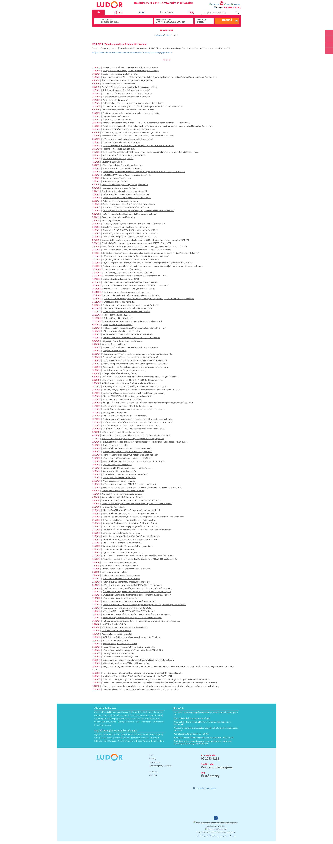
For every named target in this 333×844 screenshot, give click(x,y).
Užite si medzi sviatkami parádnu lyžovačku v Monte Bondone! (130, 282)
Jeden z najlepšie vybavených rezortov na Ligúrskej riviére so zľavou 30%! (135, 363)
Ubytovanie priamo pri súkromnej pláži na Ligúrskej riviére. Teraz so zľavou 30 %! (138, 145)
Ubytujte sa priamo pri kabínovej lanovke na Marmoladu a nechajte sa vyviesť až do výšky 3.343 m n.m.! (147, 262)
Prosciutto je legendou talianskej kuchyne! (121, 142)
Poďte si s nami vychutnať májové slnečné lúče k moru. (127, 197)
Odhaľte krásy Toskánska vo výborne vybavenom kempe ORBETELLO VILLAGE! (136, 243)
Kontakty (152, 759)
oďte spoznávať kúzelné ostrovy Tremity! (120, 373)
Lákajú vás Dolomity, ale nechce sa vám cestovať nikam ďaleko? (130, 539)
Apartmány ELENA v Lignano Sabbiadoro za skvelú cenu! (127, 467)
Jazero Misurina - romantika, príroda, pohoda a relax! (126, 581)
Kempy (125, 737)
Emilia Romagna (154, 712)
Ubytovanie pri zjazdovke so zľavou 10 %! (121, 279)
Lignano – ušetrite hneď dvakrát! (117, 464)
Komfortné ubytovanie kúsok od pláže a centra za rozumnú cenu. (131, 425)
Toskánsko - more (132, 721)
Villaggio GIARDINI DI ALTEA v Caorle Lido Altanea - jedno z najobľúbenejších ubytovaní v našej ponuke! (148, 402)
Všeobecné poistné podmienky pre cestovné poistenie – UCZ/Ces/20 (204, 737)
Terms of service (230, 836)
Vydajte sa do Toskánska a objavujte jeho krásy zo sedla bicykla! (130, 67)
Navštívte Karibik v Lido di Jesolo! (116, 630)
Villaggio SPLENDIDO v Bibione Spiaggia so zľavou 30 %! (127, 396)
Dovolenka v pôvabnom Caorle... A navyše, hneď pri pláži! (127, 93)
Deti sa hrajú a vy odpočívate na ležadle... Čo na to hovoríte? (128, 109)
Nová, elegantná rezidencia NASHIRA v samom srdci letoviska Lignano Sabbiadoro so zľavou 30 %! (145, 441)
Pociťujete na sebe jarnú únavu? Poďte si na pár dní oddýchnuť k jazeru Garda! (136, 614)
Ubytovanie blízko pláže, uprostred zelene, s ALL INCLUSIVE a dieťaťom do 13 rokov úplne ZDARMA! (145, 240)
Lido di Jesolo (127, 734)
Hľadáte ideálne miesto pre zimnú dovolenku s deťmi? (126, 311)
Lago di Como (129, 715)
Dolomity (136, 712)
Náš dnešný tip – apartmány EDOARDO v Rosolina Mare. (127, 406)
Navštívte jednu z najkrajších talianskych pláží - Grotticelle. (129, 647)
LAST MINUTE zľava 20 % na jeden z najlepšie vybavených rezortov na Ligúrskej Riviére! (140, 376)
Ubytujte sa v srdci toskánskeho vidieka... (120, 74)
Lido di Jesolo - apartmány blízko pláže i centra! (124, 370)
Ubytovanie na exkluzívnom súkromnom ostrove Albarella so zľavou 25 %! (135, 360)
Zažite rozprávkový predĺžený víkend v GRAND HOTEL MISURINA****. (132, 500)
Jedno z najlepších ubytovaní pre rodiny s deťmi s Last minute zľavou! (133, 103)
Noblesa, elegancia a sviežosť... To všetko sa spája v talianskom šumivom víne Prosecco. (141, 620)
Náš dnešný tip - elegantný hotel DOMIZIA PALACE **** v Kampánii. (132, 585)
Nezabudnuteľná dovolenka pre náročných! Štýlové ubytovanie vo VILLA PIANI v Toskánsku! (143, 106)
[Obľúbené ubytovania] (214, 4)
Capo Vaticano (144, 741)
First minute (198, 788)
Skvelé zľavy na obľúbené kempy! (117, 178)
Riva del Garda (141, 734)
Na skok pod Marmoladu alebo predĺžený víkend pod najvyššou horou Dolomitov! (138, 555)
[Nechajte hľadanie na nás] (235, 4)
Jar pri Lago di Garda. (111, 220)
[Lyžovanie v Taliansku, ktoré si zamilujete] (329, 45)
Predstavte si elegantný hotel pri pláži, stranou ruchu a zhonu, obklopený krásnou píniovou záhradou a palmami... (153, 266)
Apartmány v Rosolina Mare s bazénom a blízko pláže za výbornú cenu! (134, 393)
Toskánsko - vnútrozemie (153, 721)
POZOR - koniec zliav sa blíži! (115, 640)
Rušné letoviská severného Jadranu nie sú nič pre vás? (126, 90)
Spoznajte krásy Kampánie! (115, 412)
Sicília (120, 721)
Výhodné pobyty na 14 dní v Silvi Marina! (120, 643)
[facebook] (216, 819)
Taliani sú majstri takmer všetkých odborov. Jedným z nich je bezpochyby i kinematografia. (143, 673)
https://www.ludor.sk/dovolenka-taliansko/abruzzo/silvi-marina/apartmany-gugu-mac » (132, 52)
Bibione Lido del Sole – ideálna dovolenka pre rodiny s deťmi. (129, 520)
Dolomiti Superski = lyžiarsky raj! (118, 318)
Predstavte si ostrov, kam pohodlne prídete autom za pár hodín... (131, 113)
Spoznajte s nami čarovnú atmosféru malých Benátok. (127, 607)
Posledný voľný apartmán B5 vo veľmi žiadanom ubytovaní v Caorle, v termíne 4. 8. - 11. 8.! (142, 389)
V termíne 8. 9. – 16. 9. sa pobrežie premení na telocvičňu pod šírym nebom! (135, 367)
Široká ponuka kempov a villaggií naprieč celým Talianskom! (129, 601)
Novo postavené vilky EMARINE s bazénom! (122, 168)
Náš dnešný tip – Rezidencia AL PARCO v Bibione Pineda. (127, 448)
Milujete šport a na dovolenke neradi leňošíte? (122, 341)
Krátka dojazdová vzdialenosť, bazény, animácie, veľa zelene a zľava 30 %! (135, 386)
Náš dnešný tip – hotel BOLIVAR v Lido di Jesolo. (123, 432)
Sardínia (97, 721)
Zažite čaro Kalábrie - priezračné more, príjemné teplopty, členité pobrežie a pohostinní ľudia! (144, 604)
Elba (144, 712)
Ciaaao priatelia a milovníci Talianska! (118, 217)
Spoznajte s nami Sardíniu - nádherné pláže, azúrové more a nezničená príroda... (138, 354)
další (168, 35)
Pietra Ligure (156, 734)
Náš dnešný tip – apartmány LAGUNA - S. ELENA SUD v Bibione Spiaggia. (134, 461)
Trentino (99, 725)
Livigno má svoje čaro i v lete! (114, 572)
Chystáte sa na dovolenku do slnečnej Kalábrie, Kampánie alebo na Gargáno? (137, 594)
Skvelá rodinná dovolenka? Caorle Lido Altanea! (122, 497)
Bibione (107, 734)
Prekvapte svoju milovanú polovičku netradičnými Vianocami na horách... (136, 275)
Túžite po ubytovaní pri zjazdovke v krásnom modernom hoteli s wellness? (136, 256)
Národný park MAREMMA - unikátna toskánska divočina (126, 568)
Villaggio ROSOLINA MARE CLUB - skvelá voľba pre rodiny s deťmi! (131, 510)
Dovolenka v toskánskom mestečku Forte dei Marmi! (126, 227)
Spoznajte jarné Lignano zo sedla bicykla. (120, 187)
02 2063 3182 (232, 7)
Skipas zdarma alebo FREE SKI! (117, 314)
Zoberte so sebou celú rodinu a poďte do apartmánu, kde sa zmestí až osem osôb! (138, 135)
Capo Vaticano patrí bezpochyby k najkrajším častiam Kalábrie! (130, 526)
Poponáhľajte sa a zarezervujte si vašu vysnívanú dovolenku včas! (131, 259)
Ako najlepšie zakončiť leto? (114, 344)
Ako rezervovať (155, 762)
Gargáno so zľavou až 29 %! (114, 350)
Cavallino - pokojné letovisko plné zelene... (121, 533)
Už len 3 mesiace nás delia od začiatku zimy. (122, 331)
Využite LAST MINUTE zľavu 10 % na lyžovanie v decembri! (129, 288)
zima (155, 775)
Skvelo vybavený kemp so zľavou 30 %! (119, 471)
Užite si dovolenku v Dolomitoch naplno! (121, 598)
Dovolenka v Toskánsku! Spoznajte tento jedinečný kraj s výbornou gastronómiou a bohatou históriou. (149, 298)
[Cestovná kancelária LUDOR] (108, 762)
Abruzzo (98, 712)
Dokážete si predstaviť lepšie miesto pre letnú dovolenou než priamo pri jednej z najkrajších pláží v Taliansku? (151, 253)
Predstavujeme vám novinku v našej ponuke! (121, 575)
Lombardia (135, 718)
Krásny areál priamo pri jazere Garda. (119, 480)
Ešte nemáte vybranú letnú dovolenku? (119, 83)
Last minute (166, 12)
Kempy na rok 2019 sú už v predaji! (117, 324)
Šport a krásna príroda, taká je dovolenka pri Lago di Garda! (129, 129)
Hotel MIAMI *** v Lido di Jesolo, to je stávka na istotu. (127, 174)
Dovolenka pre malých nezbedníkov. (118, 549)
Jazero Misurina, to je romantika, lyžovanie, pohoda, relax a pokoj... (133, 321)
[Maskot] (329, 51)
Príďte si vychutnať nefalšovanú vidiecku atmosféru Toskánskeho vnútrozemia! (137, 422)
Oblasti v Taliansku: (105, 708)
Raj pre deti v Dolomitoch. (113, 507)
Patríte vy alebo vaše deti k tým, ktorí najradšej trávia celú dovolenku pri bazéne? (138, 210)
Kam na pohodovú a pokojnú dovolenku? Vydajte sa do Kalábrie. (131, 295)
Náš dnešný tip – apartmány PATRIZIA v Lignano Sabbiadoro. (129, 484)
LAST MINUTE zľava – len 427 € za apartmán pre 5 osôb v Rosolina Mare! (134, 428)
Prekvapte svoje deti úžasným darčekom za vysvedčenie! (127, 451)
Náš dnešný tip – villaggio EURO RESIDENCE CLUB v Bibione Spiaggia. (132, 380)
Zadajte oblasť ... (110, 21)
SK (153, 771)
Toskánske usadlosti (140, 737)
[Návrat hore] (329, 57)
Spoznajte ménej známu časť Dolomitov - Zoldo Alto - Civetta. (130, 523)
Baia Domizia (110, 741)
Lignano (98, 734)
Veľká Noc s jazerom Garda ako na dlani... (120, 201)
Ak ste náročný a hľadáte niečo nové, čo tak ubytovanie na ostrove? (132, 617)
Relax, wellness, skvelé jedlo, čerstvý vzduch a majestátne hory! (131, 70)
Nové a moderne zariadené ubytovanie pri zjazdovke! (127, 292)
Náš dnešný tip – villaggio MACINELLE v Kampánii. (125, 415)
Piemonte (154, 718)
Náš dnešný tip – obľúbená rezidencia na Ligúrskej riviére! (128, 139)
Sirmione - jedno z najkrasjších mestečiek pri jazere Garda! (128, 334)
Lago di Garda (142, 715)
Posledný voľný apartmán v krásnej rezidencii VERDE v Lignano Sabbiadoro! (135, 132)
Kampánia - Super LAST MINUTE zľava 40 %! (122, 399)
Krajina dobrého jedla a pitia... (116, 181)
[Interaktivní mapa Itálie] (227, 4)
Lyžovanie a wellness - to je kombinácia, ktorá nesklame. (128, 308)
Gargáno (98, 715)
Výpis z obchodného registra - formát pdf (192, 718)
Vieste (117, 737)
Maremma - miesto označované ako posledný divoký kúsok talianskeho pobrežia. (138, 660)
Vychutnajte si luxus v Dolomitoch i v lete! (120, 565)
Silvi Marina (107, 737)
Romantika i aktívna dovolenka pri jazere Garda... (124, 155)
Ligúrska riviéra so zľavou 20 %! (116, 116)
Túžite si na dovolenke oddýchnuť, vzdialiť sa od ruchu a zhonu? (129, 214)
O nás (151, 755)
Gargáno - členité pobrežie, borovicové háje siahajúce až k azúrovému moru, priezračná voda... (144, 516)
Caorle (116, 734)
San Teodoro (158, 741)
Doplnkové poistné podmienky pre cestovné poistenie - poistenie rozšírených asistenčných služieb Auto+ (203, 742)
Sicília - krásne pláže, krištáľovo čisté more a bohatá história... (129, 383)
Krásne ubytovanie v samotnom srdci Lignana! (122, 494)
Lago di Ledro (156, 715)
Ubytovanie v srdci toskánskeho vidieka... (119, 562)
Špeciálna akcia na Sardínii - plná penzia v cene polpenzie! (127, 80)
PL (156, 771)
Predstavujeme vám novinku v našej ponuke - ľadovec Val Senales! (131, 305)
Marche (145, 718)
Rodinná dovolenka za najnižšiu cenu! (119, 148)
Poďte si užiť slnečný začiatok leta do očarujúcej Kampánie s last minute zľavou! (137, 503)
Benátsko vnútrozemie (120, 712)
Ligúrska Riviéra (122, 718)
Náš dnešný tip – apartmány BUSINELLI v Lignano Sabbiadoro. (130, 513)
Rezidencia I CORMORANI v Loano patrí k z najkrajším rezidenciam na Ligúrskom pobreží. (142, 487)
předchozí (160, 35)
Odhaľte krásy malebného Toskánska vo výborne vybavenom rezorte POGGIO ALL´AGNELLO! (144, 171)
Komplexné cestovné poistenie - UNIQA (191, 734)
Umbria (108, 725)
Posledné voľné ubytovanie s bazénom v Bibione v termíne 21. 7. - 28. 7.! (134, 409)
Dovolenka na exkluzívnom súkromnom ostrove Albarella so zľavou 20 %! (136, 285)
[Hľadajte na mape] (329, 39)
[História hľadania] (221, 3)
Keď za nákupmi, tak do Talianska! (117, 634)
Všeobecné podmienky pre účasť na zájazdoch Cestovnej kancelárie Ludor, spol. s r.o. (206, 729)
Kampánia (116, 715)
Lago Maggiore (101, 718)
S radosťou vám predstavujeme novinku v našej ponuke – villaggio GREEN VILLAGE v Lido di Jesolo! (145, 246)
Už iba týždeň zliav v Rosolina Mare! (118, 653)
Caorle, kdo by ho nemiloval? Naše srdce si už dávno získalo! (129, 204)
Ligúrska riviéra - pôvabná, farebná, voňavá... (122, 552)
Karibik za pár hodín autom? (115, 100)
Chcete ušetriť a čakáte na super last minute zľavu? (125, 474)
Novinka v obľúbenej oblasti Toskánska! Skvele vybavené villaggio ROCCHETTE (137, 676)
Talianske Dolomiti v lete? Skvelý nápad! (120, 656)
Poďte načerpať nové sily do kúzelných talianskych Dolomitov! (130, 357)
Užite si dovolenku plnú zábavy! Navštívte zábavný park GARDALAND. (133, 650)
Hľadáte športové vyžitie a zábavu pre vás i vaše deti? (125, 627)
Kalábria (107, 715)
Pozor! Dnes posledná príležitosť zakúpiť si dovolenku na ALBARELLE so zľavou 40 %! (140, 559)
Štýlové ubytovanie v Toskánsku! (117, 119)
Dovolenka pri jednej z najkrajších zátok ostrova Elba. (125, 191)
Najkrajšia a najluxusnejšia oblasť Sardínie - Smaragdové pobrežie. (132, 536)
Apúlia (106, 712)
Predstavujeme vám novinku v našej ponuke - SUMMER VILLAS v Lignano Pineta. (138, 419)
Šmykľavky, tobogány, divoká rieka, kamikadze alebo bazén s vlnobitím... (134, 223)
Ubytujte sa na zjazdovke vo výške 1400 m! (122, 269)
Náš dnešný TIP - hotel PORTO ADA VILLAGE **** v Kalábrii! (129, 611)
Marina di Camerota (126, 741)
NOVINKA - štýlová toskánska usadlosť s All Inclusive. (126, 207)
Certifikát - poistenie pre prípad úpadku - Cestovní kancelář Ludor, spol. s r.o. (206, 713)
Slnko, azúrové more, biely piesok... (118, 158)
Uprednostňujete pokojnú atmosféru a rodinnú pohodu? (128, 272)
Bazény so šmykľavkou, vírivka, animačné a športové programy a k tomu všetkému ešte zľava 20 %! (146, 122)
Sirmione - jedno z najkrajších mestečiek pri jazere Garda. (128, 546)
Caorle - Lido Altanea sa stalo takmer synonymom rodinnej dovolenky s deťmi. (137, 249)
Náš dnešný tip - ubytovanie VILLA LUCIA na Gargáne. (126, 663)
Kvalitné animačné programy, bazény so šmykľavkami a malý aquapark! (133, 438)
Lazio (111, 718)
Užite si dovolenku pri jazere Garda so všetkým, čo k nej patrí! (129, 236)
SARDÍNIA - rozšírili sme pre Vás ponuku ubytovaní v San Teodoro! (131, 637)
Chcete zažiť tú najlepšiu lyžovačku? (119, 301)
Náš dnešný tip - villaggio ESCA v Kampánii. (122, 542)
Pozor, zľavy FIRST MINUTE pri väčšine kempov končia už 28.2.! (130, 230)
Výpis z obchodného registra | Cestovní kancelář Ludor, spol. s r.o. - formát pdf (203, 723)
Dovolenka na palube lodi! (113, 161)
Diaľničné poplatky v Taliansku (160, 765)
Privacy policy (219, 836)
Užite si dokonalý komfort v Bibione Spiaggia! (122, 165)
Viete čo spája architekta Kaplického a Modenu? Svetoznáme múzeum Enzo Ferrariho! (141, 689)
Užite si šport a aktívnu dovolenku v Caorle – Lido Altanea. (128, 458)
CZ (150, 771)
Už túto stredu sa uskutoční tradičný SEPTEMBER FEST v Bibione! (131, 337)
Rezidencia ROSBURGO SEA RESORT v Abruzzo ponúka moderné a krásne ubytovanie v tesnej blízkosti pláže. (151, 152)
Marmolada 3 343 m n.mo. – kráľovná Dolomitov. (123, 490)
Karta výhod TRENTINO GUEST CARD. (119, 477)
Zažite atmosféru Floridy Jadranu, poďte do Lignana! (126, 194)
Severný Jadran (109, 721)
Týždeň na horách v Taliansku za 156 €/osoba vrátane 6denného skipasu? (134, 327)
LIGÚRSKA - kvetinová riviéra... (115, 624)
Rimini (97, 737)
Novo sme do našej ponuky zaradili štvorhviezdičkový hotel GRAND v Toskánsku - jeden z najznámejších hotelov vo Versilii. (156, 679)
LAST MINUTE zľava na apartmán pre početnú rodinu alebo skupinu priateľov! (136, 435)
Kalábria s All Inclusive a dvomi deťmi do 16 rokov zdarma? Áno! (129, 87)
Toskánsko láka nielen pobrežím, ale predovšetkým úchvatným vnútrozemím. (137, 529)
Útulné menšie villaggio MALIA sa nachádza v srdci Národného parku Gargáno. (137, 591)
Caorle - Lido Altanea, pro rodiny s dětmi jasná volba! (125, 184)
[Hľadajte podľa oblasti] (329, 33)
